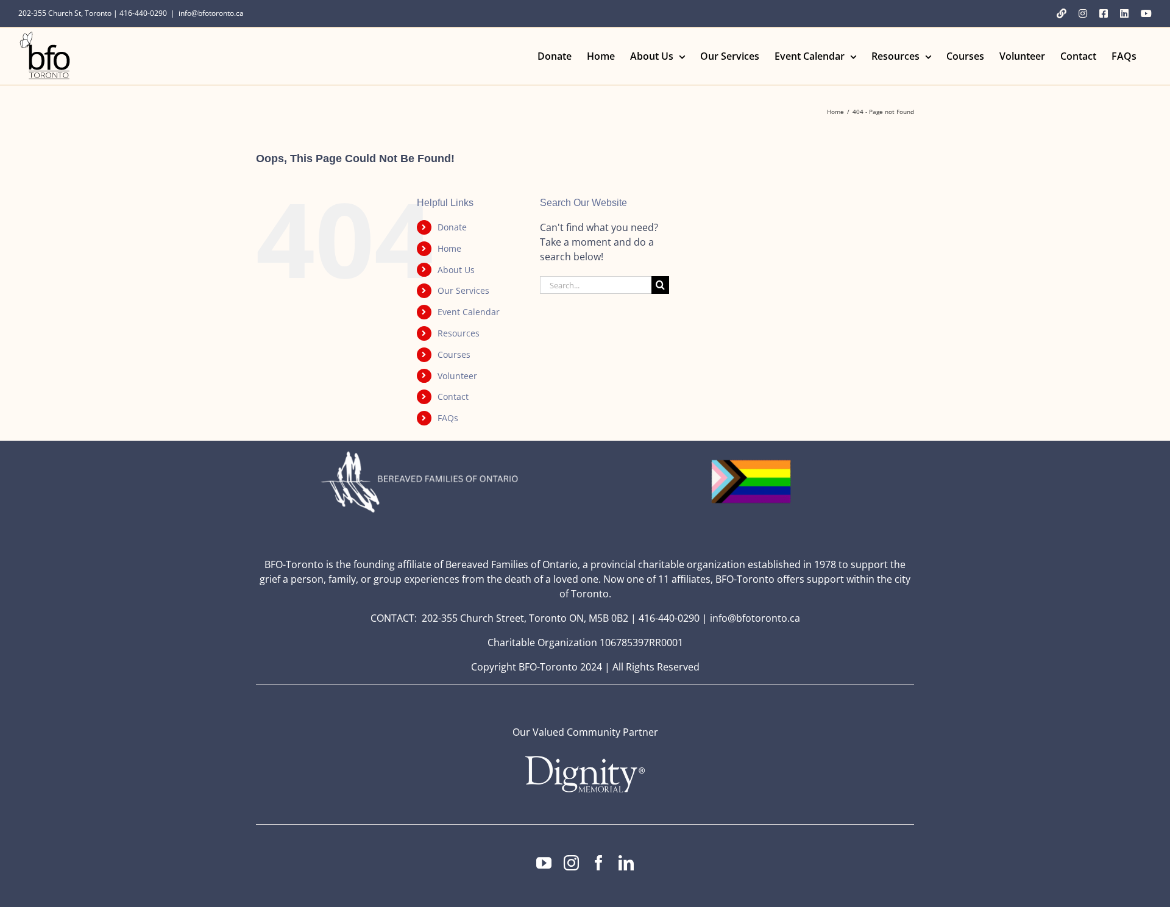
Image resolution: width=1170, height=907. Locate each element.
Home (449, 248)
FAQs (448, 418)
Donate (452, 227)
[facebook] (598, 862)
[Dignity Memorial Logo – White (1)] (585, 759)
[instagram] (571, 862)
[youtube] (543, 862)
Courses (454, 354)
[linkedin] (626, 862)
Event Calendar (469, 312)
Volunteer (457, 376)
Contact (453, 396)
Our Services (463, 290)
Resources (459, 333)
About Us (456, 270)
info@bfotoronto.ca (211, 13)
